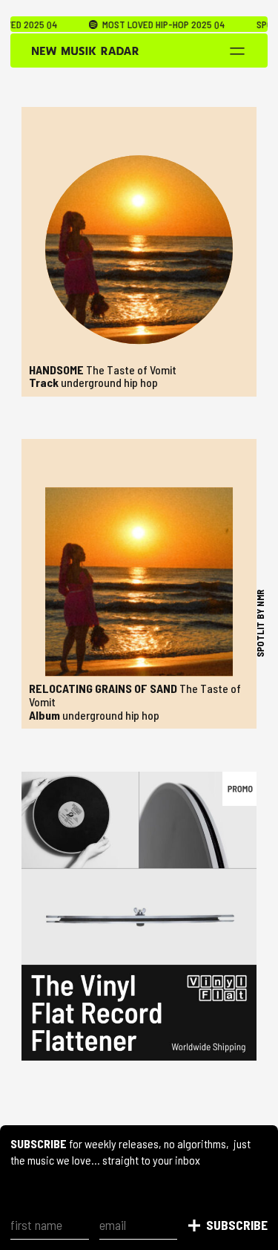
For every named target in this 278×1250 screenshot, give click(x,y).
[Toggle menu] (237, 51)
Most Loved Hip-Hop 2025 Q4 (150, 24)
